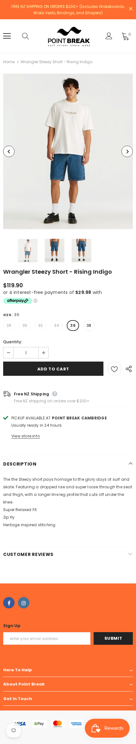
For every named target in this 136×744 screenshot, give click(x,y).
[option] (68, 151)
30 (24, 325)
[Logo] (69, 36)
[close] (130, 9)
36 (72, 325)
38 (89, 325)
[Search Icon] (31, 36)
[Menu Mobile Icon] (7, 36)
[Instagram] (23, 602)
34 (56, 325)
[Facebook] (9, 602)
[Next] (127, 151)
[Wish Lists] (114, 369)
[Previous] (9, 151)
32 (40, 325)
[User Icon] (109, 36)
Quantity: (12, 342)
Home (9, 61)
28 (9, 325)
